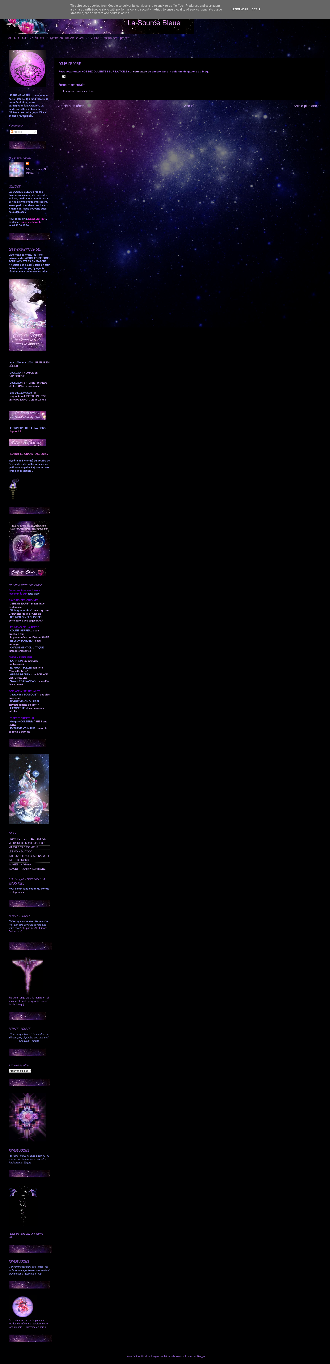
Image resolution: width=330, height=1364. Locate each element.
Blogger (201, 1356)
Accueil (189, 106)
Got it (256, 9)
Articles (17, 132)
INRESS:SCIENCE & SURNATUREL (29, 856)
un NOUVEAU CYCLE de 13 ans (27, 399)
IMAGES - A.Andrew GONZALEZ (27, 869)
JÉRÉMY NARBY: (20, 603)
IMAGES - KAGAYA (20, 864)
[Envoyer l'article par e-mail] (63, 76)
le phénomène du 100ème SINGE (29, 637)
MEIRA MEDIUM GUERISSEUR (26, 843)
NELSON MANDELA (21, 640)
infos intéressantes (20, 651)
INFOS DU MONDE (19, 860)
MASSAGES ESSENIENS (23, 847)
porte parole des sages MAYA (26, 620)
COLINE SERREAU (20, 630)
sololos (180, 1356)
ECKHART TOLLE (20, 667)
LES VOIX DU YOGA (20, 851)
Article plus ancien (307, 106)
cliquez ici (18, 892)
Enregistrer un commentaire (78, 91)
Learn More (239, 9)
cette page (140, 71)
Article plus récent (72, 106)
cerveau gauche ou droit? (24, 705)
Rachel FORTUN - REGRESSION (27, 839)
